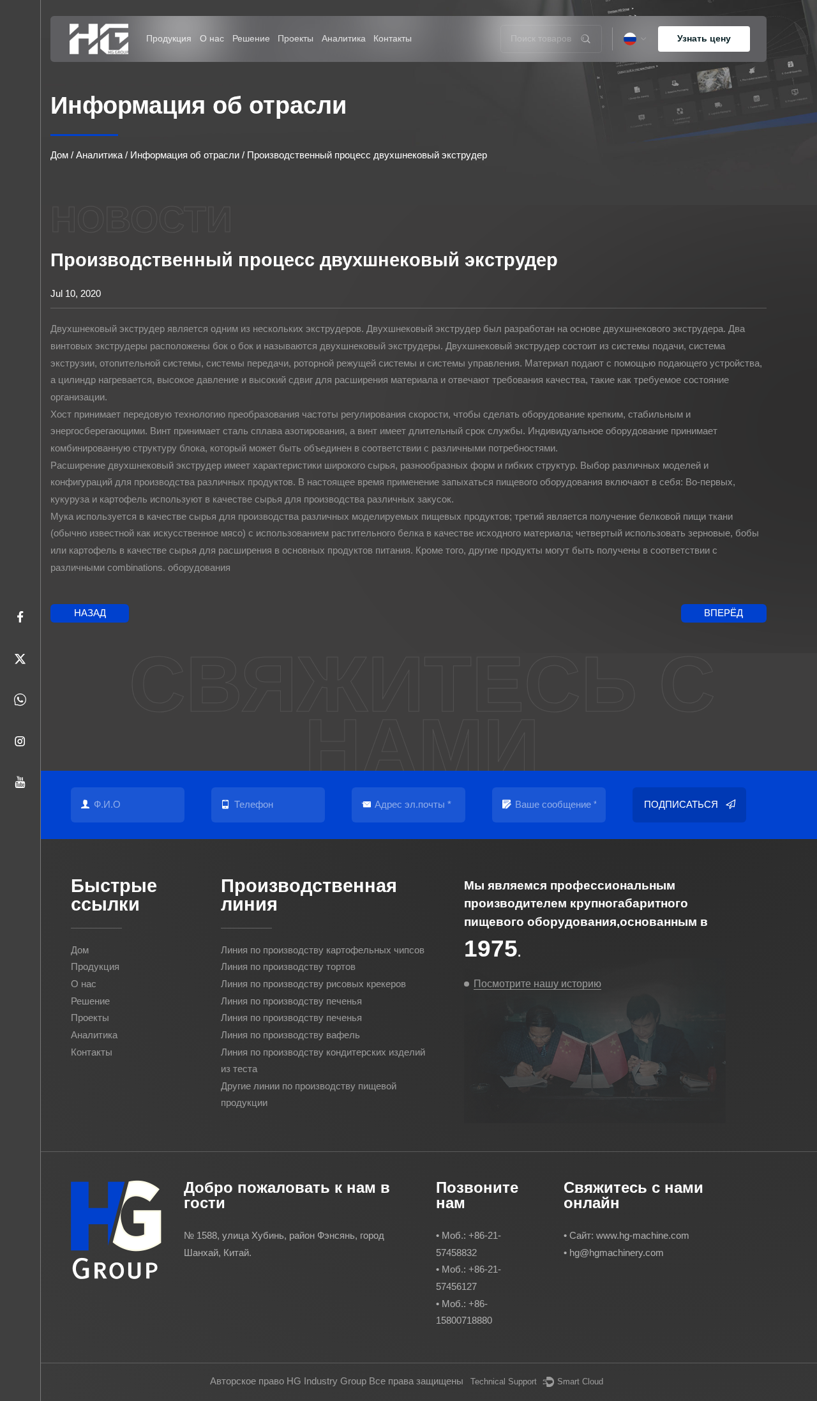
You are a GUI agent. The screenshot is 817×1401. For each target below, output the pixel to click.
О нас (212, 38)
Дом (59, 154)
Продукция (168, 38)
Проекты (295, 38)
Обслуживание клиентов (271, 59)
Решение (251, 38)
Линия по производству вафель (290, 1034)
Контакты (392, 38)
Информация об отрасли (360, 58)
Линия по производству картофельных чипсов (322, 949)
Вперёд (723, 612)
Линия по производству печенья (291, 1001)
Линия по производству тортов (184, 58)
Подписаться (681, 804)
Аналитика (344, 38)
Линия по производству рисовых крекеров (183, 55)
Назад (90, 612)
